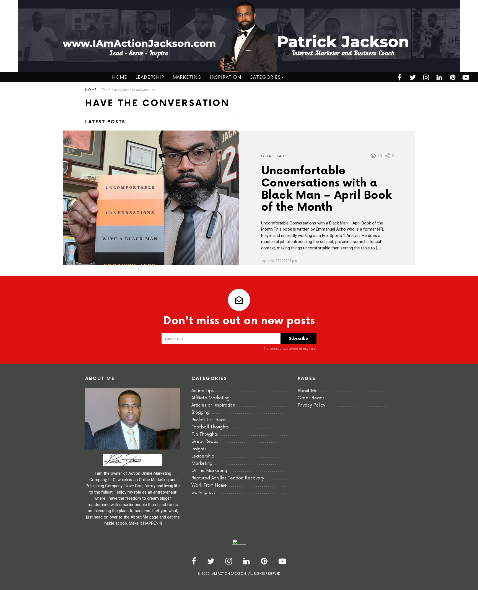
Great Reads (274, 156)
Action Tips (202, 391)
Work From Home (209, 485)
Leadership (150, 77)
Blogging (200, 412)
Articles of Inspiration (213, 405)
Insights (199, 449)
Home (119, 77)
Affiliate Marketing (210, 398)
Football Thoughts (210, 427)
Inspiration (225, 77)
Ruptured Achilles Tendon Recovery (227, 478)
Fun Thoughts (204, 434)
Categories (265, 77)
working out (203, 492)
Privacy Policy (311, 405)
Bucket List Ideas (208, 420)
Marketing (187, 77)
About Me (308, 391)
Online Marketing (209, 470)
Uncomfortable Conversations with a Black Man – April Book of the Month (326, 189)
